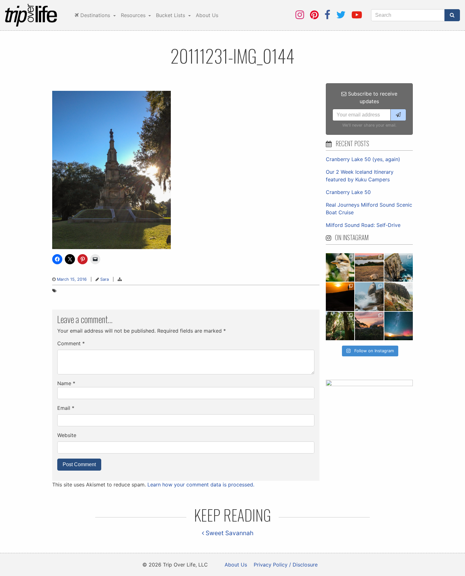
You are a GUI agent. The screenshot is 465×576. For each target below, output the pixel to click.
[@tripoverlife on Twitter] (341, 15)
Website (66, 435)
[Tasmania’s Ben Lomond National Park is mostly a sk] (398, 296)
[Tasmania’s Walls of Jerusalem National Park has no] (369, 326)
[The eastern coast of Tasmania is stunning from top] (369, 296)
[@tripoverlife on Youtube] (356, 15)
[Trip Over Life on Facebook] (327, 15)
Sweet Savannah (228, 533)
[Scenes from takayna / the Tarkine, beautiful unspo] (340, 326)
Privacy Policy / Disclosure (286, 564)
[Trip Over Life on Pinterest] (314, 15)
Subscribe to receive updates (371, 97)
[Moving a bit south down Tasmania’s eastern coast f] (340, 296)
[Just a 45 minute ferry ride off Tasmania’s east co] (369, 267)
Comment (71, 343)
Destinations (95, 15)
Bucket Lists (171, 15)
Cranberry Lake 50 (348, 192)
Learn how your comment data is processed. (200, 484)
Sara (104, 279)
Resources (134, 15)
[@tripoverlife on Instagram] (300, 15)
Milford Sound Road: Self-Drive (363, 225)
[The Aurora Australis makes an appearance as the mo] (398, 326)
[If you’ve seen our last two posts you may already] (398, 267)
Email (65, 408)
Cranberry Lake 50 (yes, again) (363, 159)
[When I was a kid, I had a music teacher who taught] (340, 267)
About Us (207, 15)
